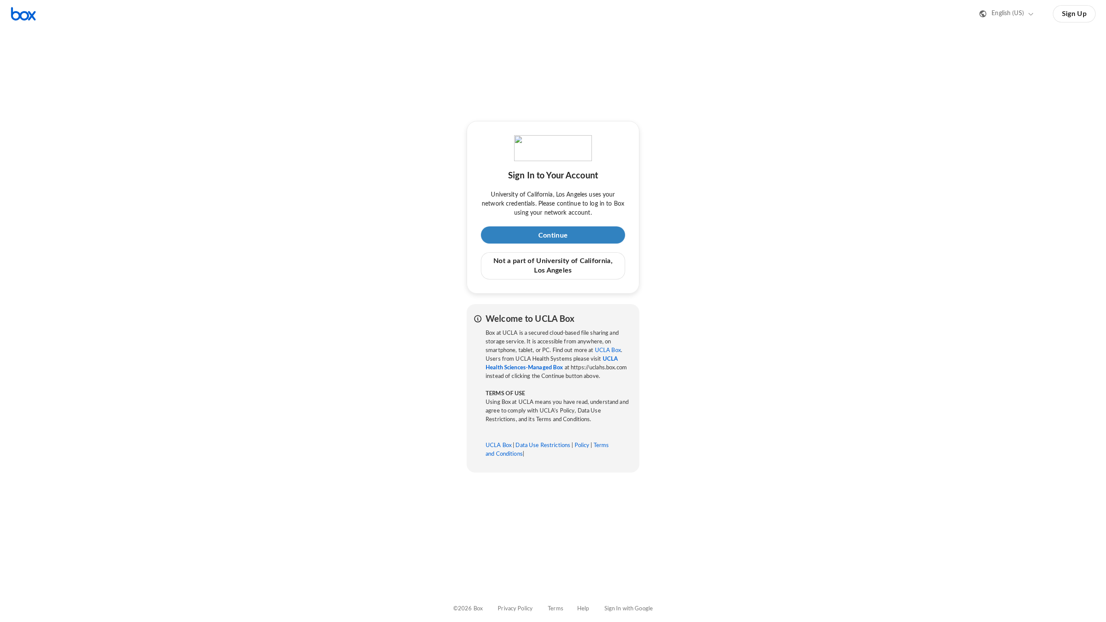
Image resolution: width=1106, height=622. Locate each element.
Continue (553, 235)
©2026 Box (468, 609)
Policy (582, 445)
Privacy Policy (515, 609)
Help (583, 609)
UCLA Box (608, 350)
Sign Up (1074, 13)
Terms (555, 609)
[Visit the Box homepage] (23, 14)
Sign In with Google (628, 609)
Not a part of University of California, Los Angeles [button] (553, 265)
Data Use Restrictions (542, 445)
